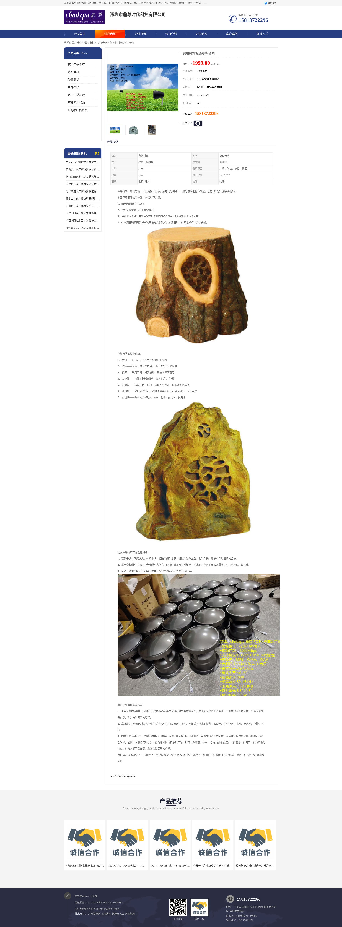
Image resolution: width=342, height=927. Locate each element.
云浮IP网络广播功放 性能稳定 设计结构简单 (83, 213)
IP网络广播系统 (77, 110)
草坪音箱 (102, 42)
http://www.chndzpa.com (123, 776)
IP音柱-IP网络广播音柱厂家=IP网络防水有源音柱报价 (137, 865)
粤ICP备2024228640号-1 (110, 902)
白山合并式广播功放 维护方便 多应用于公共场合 (83, 206)
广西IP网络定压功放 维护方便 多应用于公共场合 (83, 220)
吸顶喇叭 (73, 79)
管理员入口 (118, 913)
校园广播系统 (76, 64)
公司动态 (201, 33)
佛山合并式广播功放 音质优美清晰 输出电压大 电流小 (83, 169)
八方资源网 (94, 913)
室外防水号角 (76, 102)
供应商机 (110, 33)
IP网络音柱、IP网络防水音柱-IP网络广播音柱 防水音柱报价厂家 (100, 865)
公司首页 (79, 33)
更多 (97, 153)
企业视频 (140, 33)
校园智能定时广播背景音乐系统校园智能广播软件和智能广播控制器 (230, 865)
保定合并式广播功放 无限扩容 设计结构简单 (83, 198)
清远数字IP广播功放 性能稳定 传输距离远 (83, 228)
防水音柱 (73, 71)
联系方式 (262, 33)
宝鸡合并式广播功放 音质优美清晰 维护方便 (83, 184)
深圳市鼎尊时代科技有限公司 (90, 908)
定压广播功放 (76, 94)
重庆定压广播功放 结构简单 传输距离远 (83, 162)
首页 (79, 42)
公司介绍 (171, 33)
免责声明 (106, 913)
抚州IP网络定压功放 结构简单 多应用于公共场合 (83, 176)
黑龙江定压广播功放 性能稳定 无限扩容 (83, 191)
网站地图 (130, 913)
